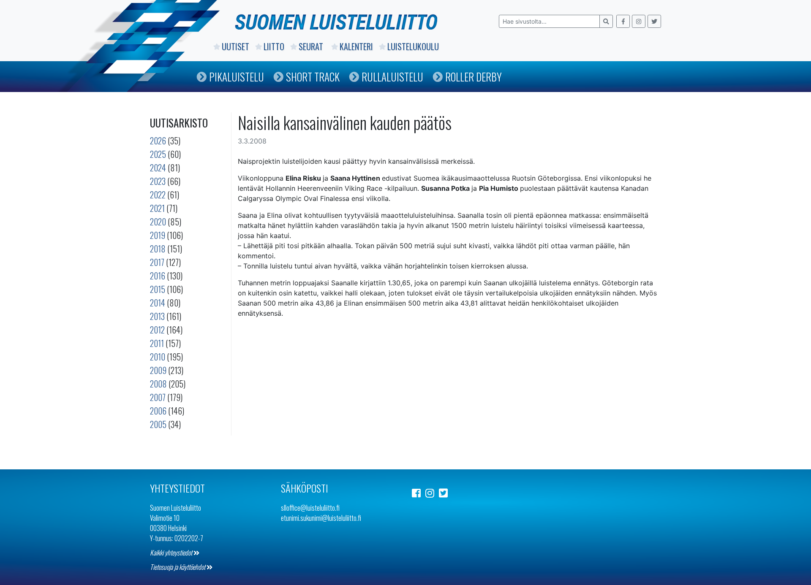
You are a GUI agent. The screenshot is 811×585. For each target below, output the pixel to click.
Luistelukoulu (413, 46)
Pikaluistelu (236, 76)
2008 (158, 383)
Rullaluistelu (392, 76)
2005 (158, 424)
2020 (158, 221)
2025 (158, 154)
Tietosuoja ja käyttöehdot (178, 567)
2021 (157, 208)
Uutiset (235, 46)
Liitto (274, 46)
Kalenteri (356, 46)
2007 (158, 397)
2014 (157, 302)
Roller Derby (473, 76)
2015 (157, 289)
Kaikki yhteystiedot (171, 552)
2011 (157, 343)
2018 (158, 248)
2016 (157, 275)
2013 (157, 316)
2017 (157, 262)
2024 (158, 167)
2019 (157, 235)
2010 (157, 356)
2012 (157, 329)
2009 (158, 370)
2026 (158, 140)
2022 (158, 194)
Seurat (312, 46)
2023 (158, 181)
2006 (158, 410)
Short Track (313, 76)
